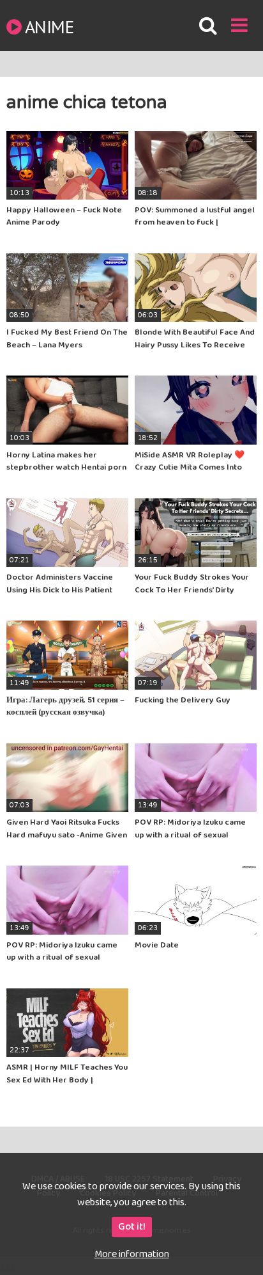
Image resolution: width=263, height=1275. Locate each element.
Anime (49, 26)
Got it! (132, 1227)
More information (131, 1254)
